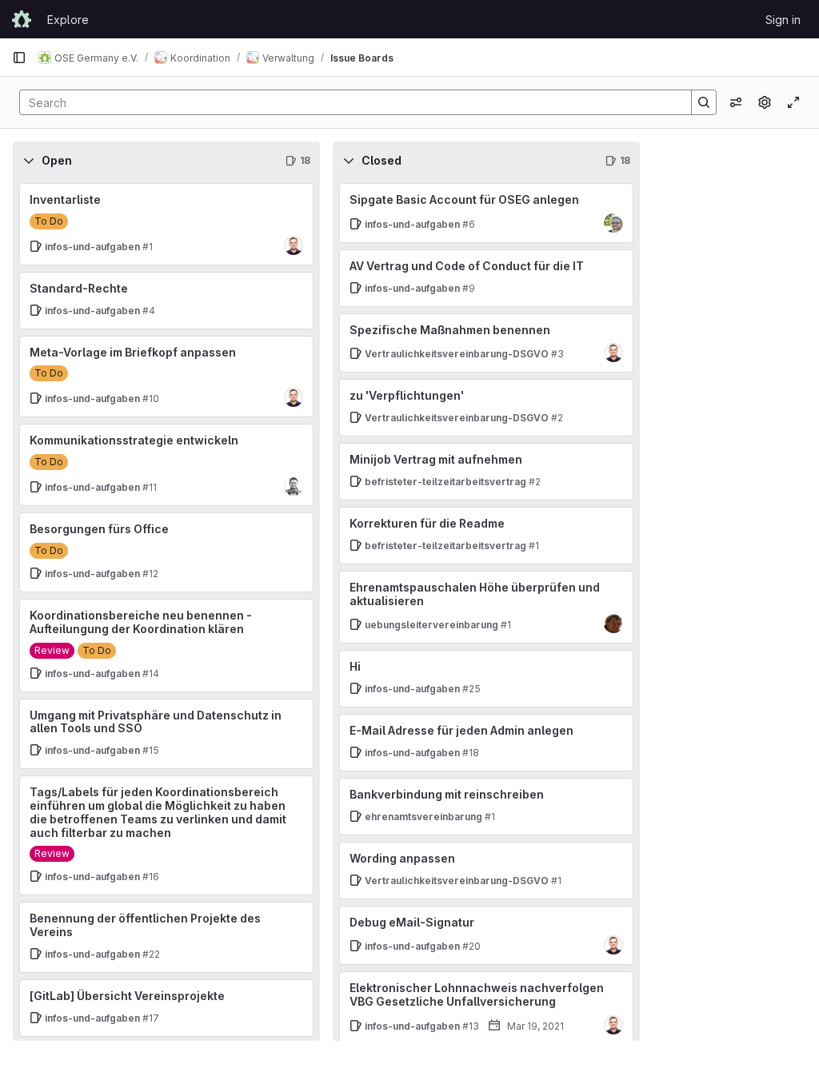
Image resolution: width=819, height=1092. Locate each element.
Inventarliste (65, 199)
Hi (355, 666)
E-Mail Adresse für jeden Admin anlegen (461, 730)
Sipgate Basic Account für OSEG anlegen (464, 199)
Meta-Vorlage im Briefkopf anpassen (133, 352)
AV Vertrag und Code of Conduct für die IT (467, 266)
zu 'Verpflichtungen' (407, 395)
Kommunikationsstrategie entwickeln (134, 440)
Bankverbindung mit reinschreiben (447, 794)
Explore (68, 19)
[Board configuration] (764, 102)
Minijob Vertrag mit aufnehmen (436, 459)
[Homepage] (21, 19)
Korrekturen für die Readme (427, 523)
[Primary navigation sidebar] (19, 57)
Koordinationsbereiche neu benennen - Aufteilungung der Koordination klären (141, 622)
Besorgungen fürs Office (99, 529)
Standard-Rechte (79, 288)
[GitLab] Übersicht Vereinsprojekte (127, 995)
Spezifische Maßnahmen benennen (450, 330)
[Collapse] (28, 160)
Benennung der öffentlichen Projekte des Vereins (145, 925)
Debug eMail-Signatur (412, 922)
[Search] (704, 102)
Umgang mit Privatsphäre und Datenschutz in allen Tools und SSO (156, 721)
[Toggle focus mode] (793, 102)
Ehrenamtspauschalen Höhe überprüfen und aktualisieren (475, 594)
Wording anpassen (402, 858)
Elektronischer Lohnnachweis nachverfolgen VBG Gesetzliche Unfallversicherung (477, 994)
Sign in (783, 19)
